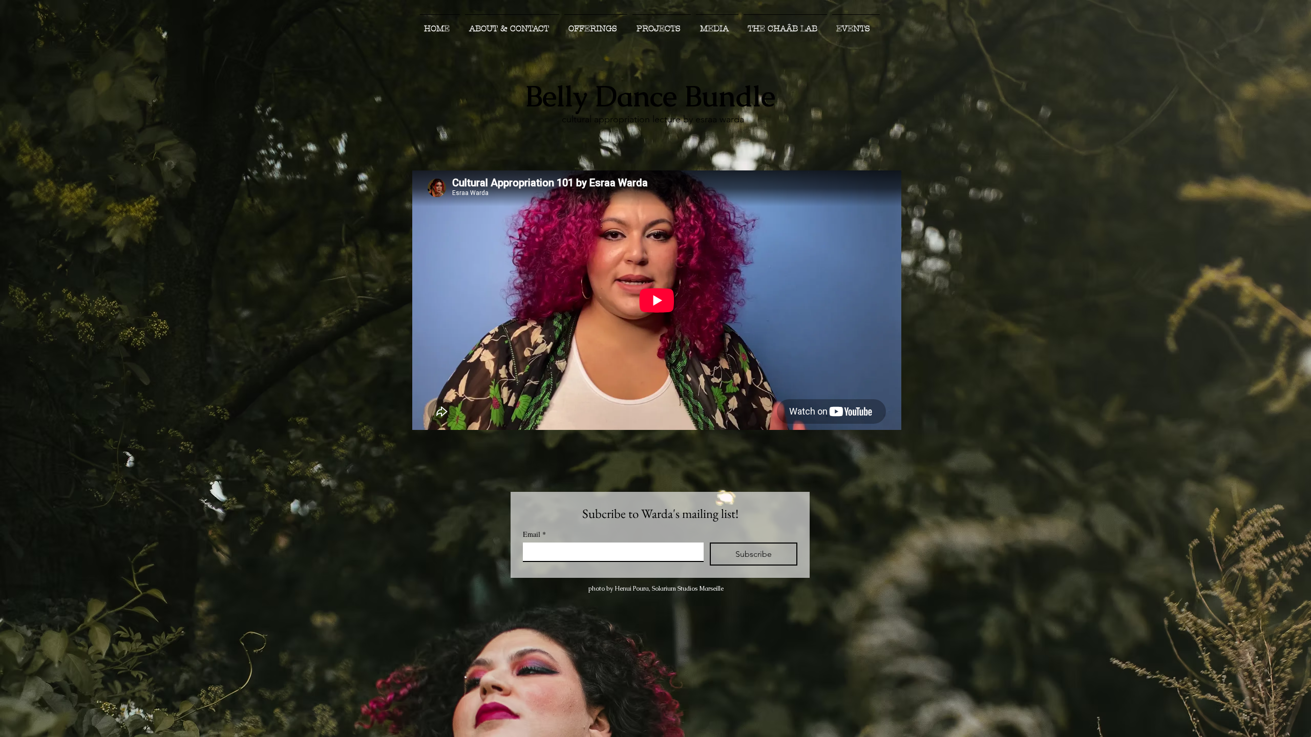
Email (534, 534)
